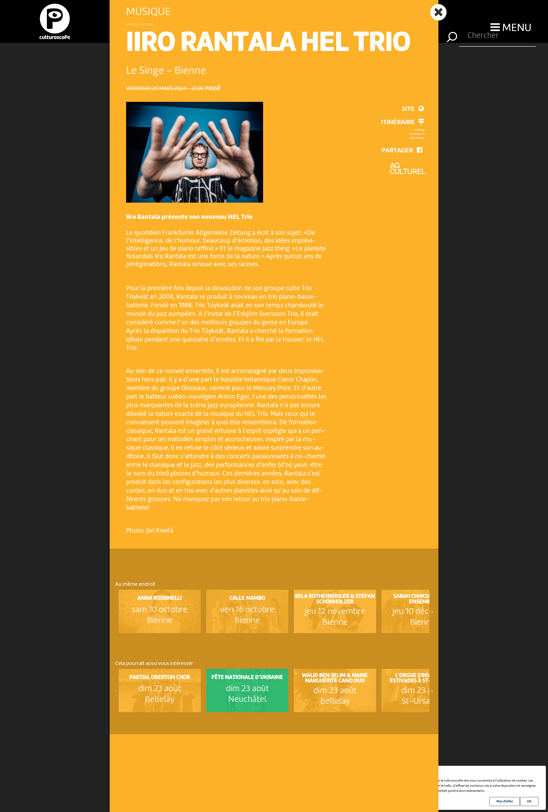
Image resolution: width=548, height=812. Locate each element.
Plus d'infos (504, 801)
